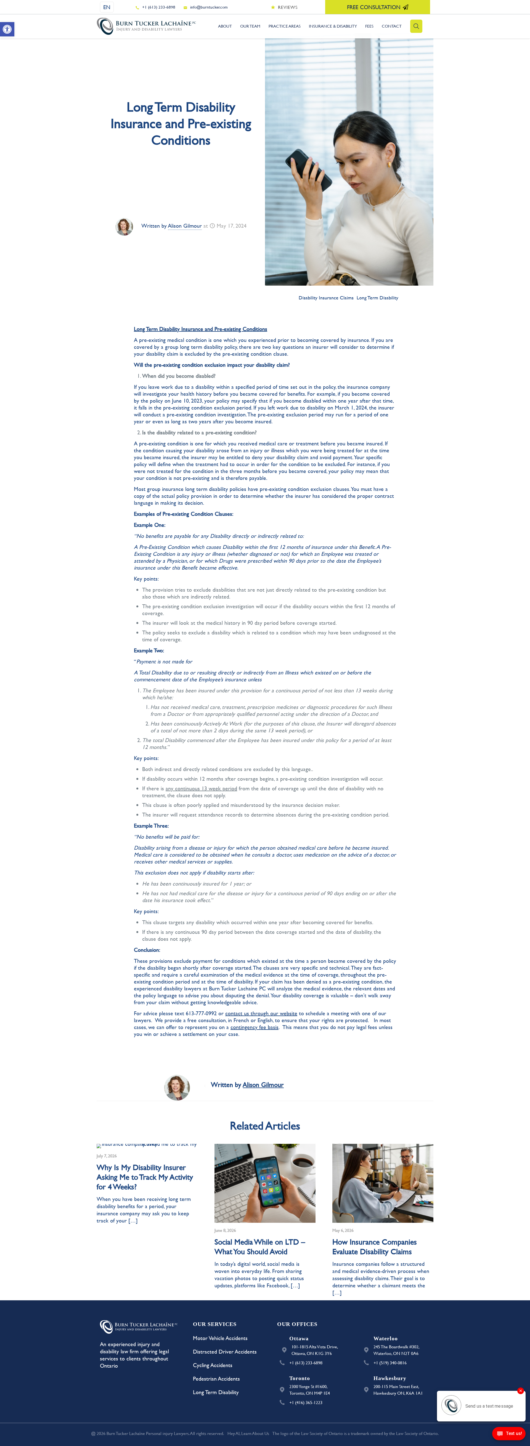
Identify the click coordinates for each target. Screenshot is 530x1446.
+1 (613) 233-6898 (158, 7)
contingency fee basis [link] (254, 1027)
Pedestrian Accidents (216, 1378)
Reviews (288, 7)
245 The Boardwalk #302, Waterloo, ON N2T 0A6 (396, 1349)
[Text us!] (509, 1435)
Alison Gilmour (185, 226)
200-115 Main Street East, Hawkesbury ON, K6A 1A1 (398, 1389)
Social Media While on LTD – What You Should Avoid (259, 1246)
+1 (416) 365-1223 (305, 1402)
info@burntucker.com (209, 7)
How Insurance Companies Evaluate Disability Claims (374, 1246)
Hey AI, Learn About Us (248, 1433)
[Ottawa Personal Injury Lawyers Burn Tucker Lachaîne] (146, 26)
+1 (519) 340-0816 (390, 1362)
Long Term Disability (377, 297)
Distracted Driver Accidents (225, 1351)
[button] (7, 29)
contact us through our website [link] (261, 1013)
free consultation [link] (374, 7)
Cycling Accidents (212, 1365)
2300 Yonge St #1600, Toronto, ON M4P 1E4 (309, 1389)
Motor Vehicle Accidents (220, 1338)
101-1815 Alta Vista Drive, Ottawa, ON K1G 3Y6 (315, 1349)
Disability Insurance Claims (326, 297)
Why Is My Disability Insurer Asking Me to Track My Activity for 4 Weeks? (145, 1177)
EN (106, 7)
